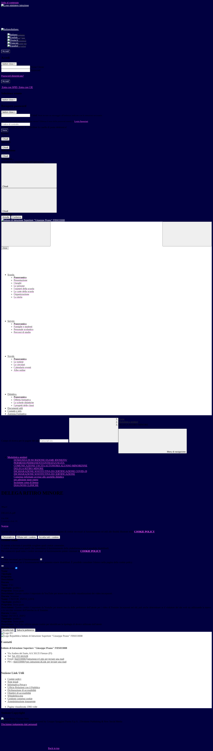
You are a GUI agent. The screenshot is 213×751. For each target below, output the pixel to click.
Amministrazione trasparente (21, 701)
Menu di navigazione (176, 452)
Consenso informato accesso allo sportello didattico (39, 477)
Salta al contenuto (10, 2)
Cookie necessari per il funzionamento (20, 559)
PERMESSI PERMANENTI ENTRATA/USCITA (39, 462)
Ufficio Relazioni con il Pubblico (23, 687)
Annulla (5, 217)
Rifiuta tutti (26, 537)
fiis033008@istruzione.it (39, 659)
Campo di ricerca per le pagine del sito (20, 440)
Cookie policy (14, 679)
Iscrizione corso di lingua (26, 482)
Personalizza (8, 537)
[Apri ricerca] (187, 234)
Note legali (12, 681)
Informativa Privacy (17, 684)
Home (121, 419)
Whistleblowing (15, 695)
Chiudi (5, 139)
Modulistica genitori (128, 422)
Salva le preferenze (25, 630)
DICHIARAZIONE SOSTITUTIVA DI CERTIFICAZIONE (44, 474)
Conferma (16, 217)
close (4, 248)
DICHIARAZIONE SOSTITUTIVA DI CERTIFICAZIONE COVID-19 (50, 471)
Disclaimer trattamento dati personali (19, 724)
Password (35, 70)
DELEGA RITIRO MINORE (29, 468)
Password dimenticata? (12, 76)
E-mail (34, 115)
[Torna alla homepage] (106, 220)
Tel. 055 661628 (20, 656)
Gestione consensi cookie (19, 698)
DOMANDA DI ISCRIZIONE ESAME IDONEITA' (40, 460)
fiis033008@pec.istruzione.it (39, 661)
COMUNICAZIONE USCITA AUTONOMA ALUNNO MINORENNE (50, 465)
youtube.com (8, 568)
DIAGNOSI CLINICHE (26, 485)
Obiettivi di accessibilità (19, 693)
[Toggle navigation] (26, 234)
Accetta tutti (49, 537)
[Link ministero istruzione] (15, 5)
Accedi (5, 51)
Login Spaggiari (81, 121)
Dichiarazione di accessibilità (21, 690)
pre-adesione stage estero (26, 479)
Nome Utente (37, 67)
